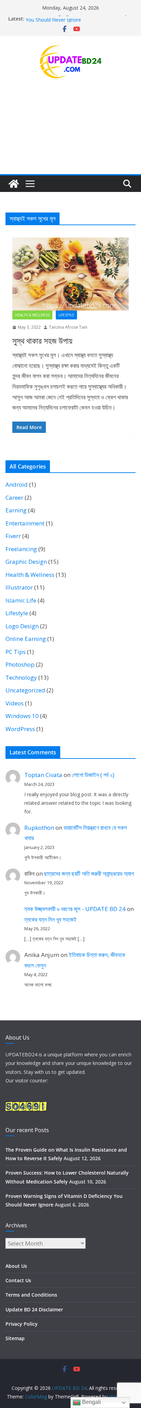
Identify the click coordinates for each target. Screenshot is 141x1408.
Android (16, 484)
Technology (21, 677)
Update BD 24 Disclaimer (34, 1309)
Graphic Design (26, 562)
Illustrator (19, 587)
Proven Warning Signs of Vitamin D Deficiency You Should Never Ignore (76, 20)
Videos (14, 703)
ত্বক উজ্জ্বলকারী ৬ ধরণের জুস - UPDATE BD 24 (75, 909)
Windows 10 (22, 716)
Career (14, 497)
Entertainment (24, 523)
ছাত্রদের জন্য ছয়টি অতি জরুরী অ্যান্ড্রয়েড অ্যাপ (89, 873)
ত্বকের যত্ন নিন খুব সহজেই (50, 919)
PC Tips (15, 652)
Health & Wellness (32, 315)
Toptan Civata (43, 775)
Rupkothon (39, 828)
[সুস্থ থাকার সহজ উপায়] (70, 274)
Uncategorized (25, 690)
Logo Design (22, 626)
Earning (16, 510)
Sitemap (15, 1338)
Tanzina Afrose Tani (68, 327)
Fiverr (13, 536)
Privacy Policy (21, 1324)
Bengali (91, 1402)
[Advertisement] (70, 133)
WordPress (20, 729)
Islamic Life (20, 600)
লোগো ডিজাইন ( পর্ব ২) (93, 775)
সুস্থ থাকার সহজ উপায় (42, 340)
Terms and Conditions (31, 1294)
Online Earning (25, 639)
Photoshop (20, 664)
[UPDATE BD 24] (13, 183)
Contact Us (18, 1280)
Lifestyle (66, 315)
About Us (16, 1266)
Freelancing (21, 549)
